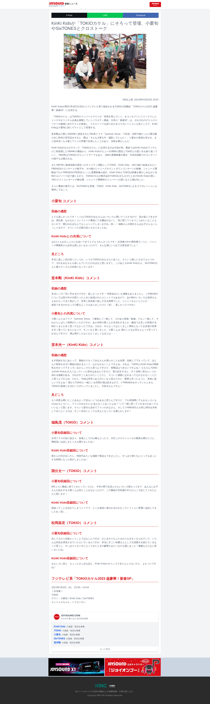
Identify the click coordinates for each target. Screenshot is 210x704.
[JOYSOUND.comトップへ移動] (155, 4)
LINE (105, 15)
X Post (69, 15)
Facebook (140, 15)
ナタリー (62, 6)
